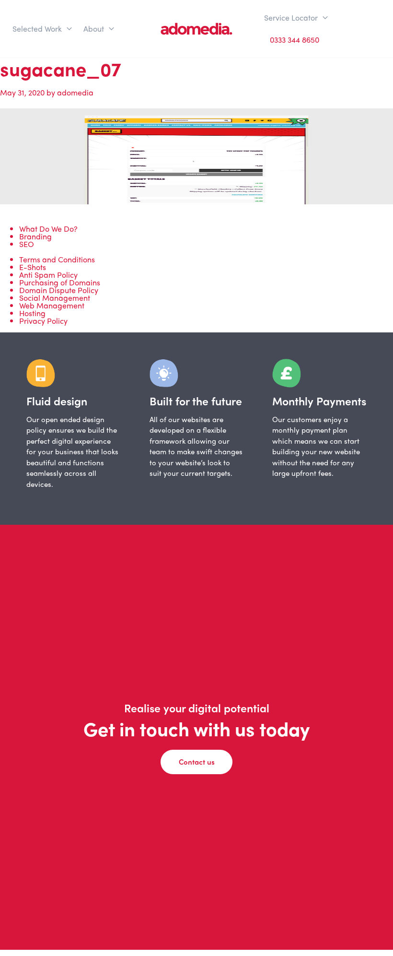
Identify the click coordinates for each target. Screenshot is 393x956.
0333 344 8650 (294, 39)
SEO (26, 243)
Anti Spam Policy (48, 274)
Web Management (51, 305)
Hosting (32, 313)
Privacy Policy (43, 320)
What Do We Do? (48, 228)
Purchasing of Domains (59, 282)
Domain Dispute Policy (58, 289)
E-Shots (32, 266)
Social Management (54, 297)
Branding (35, 236)
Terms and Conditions (57, 259)
